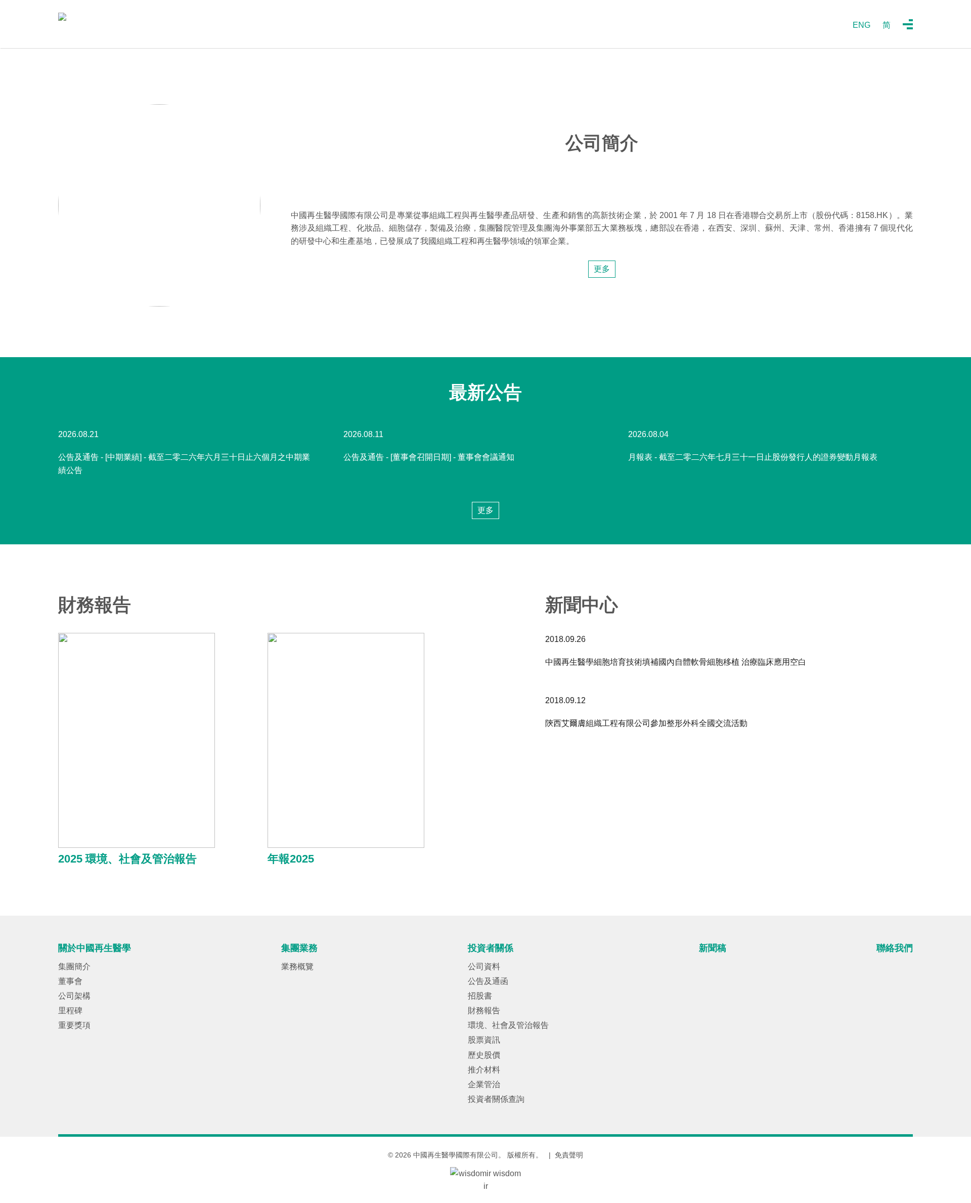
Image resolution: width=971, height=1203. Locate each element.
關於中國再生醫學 (94, 948)
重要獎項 (74, 1025)
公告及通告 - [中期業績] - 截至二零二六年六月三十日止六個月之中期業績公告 (184, 464)
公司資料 (484, 966)
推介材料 (484, 1069)
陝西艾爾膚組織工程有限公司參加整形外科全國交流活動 (646, 723)
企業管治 (484, 1084)
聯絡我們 (894, 948)
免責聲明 (569, 1155)
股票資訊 (484, 1040)
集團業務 (299, 948)
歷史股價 (484, 1055)
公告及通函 (488, 981)
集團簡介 (74, 966)
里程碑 (70, 1010)
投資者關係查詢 (496, 1099)
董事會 (70, 981)
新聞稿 (712, 948)
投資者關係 (490, 948)
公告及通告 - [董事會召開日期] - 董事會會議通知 (428, 457)
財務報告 (484, 1010)
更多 (602, 269)
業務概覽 (297, 966)
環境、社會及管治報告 (508, 1025)
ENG (861, 25)
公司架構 (74, 996)
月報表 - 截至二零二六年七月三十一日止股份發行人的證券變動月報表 (752, 457)
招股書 (480, 996)
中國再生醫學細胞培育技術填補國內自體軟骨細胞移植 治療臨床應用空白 (675, 662)
